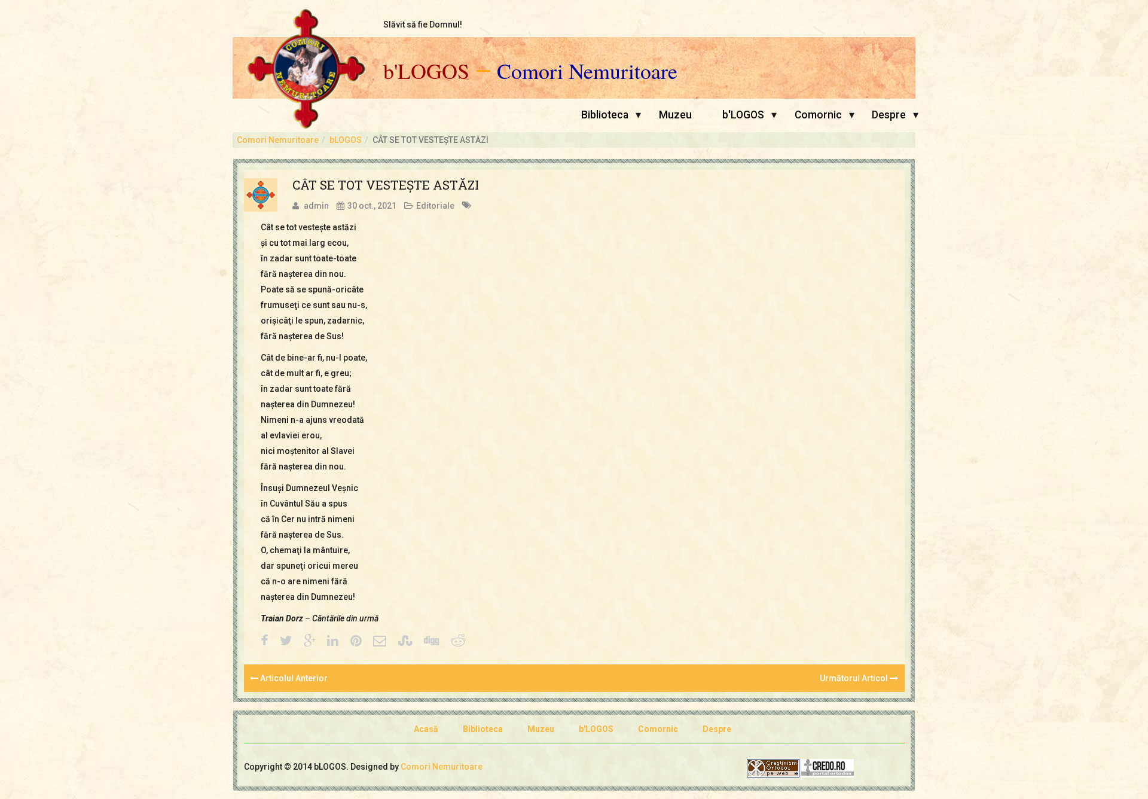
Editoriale (435, 206)
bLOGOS (345, 140)
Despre (889, 115)
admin (316, 206)
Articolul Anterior (293, 678)
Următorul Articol (855, 678)
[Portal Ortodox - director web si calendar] (827, 767)
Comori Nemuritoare (587, 71)
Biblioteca (604, 115)
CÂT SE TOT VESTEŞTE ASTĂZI (385, 184)
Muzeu (675, 115)
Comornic (818, 115)
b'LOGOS (426, 71)
